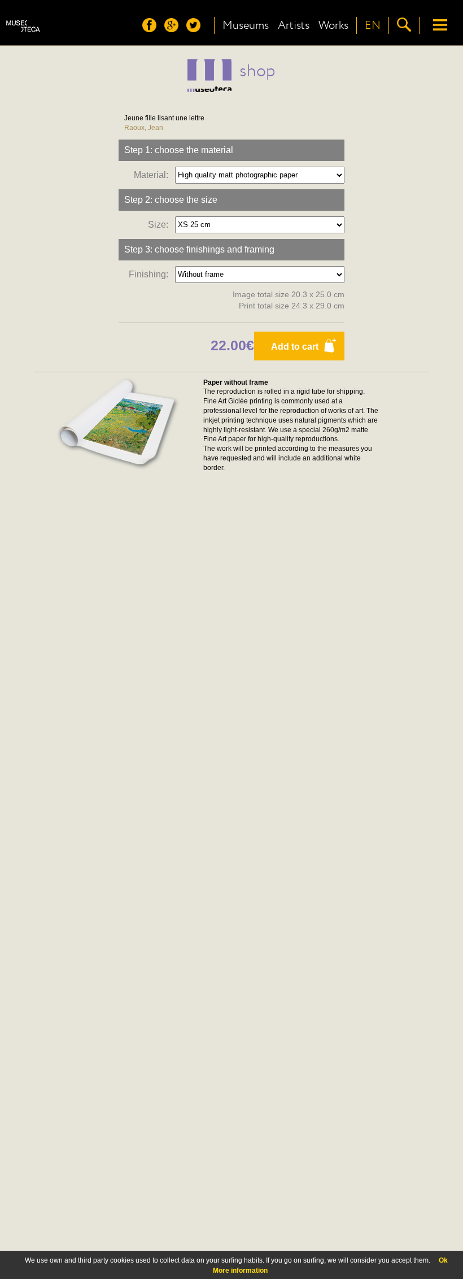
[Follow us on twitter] (196, 29)
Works (333, 25)
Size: (160, 224)
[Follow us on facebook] (152, 29)
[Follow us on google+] (174, 29)
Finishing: (151, 274)
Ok (443, 1260)
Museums (245, 25)
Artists (293, 25)
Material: (153, 174)
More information (240, 1270)
